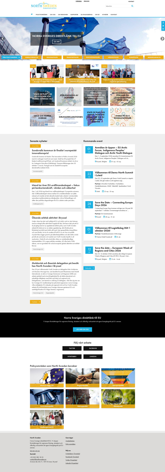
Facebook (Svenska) (72, 457)
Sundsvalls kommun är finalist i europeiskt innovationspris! (54, 152)
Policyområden (41, 15)
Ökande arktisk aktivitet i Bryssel (49, 217)
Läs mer (57, 44)
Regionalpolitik (52, 57)
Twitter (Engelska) (71, 460)
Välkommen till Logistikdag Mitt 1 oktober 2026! (112, 229)
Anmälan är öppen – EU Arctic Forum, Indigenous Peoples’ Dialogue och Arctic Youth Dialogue (113, 150)
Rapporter (74, 15)
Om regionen (63, 15)
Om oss (52, 15)
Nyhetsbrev (72, 357)
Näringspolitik (113, 57)
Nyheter (105, 15)
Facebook (93, 348)
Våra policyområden (10, 57)
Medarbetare (70, 441)
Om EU (97, 15)
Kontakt (131, 1)
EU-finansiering (86, 15)
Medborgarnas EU (154, 57)
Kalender (88, 268)
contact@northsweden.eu (38, 459)
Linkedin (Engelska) (72, 463)
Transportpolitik (72, 57)
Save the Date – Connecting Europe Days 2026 (114, 204)
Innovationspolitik (93, 57)
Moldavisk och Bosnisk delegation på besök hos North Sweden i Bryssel (55, 265)
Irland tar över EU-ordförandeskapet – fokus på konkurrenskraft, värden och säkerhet (56, 187)
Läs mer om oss (82, 329)
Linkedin (93, 357)
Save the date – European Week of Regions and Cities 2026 (113, 249)
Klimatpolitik (133, 57)
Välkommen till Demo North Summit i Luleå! (114, 174)
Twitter (72, 348)
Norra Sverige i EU (31, 57)
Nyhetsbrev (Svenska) (73, 454)
